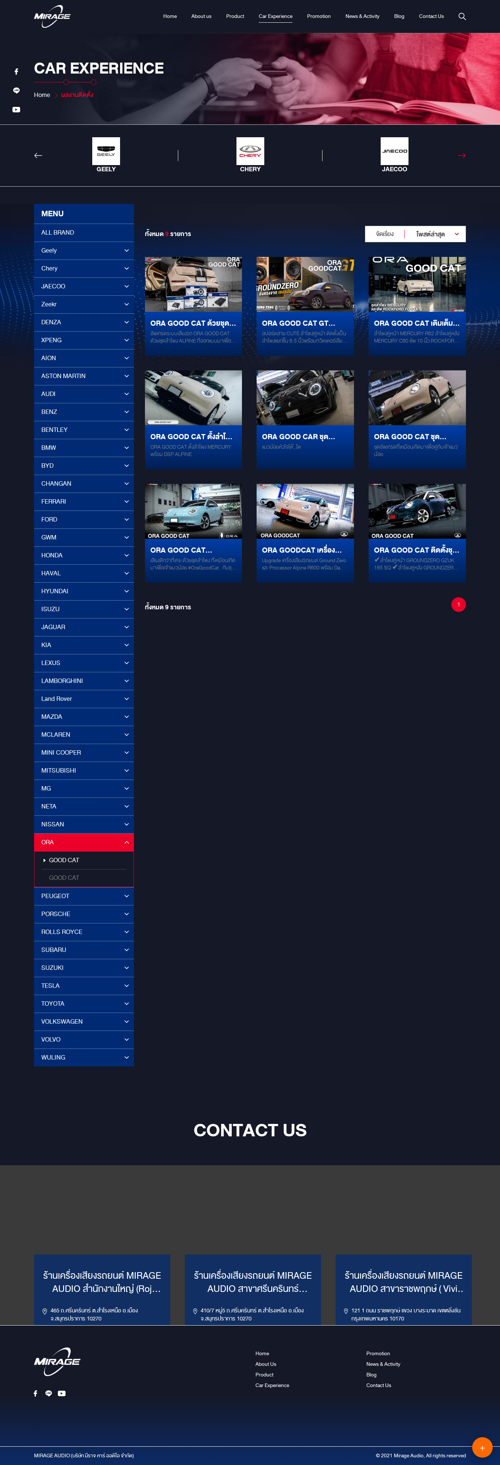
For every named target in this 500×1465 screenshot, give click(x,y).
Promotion (319, 16)
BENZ (49, 412)
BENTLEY (54, 430)
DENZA (51, 322)
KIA (46, 645)
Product (235, 16)
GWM (48, 537)
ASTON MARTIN (63, 376)
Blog (399, 16)
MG (46, 788)
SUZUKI (52, 968)
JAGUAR (53, 627)
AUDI (48, 394)
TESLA (50, 986)
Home (170, 16)
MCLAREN (55, 735)
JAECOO (53, 286)
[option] (106, 155)
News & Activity (363, 16)
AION (48, 358)
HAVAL (51, 573)
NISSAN (52, 824)
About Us (265, 1364)
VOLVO (50, 1039)
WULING (53, 1057)
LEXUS (50, 663)
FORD (49, 519)
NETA (48, 806)
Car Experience (275, 16)
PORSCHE (55, 914)
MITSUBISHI (58, 771)
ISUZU (50, 609)
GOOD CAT (64, 860)
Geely (49, 250)
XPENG (51, 340)
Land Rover (56, 699)
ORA (47, 842)
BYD (47, 466)
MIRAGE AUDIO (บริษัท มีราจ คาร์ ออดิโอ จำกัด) (84, 1455)
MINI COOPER (61, 753)
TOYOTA (52, 1004)
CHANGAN (56, 484)
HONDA (52, 555)
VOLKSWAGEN (62, 1022)
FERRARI (53, 502)
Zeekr (49, 304)
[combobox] (415, 234)
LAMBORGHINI (62, 681)
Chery (49, 268)
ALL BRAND (57, 233)
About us (201, 16)
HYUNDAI (54, 591)
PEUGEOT (55, 896)
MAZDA (51, 717)
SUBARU (53, 950)
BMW (48, 448)
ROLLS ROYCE (61, 932)
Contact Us (431, 16)
